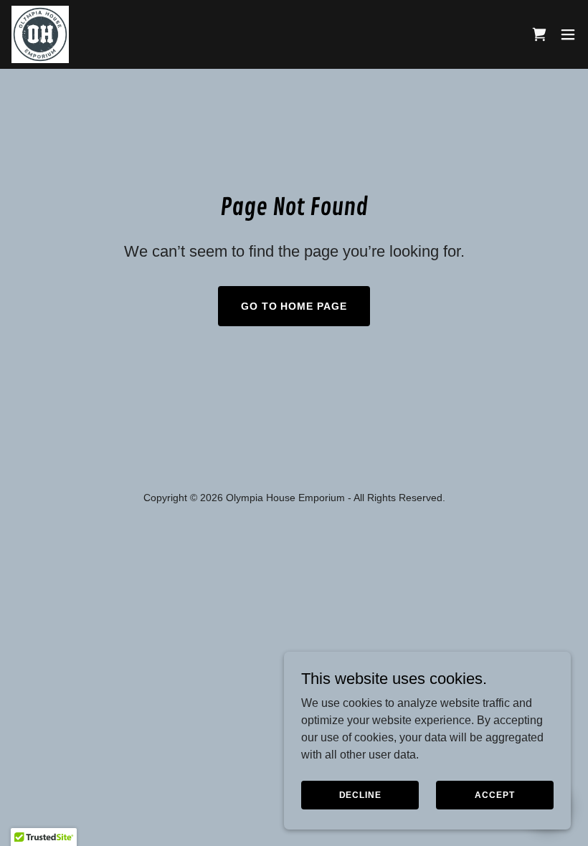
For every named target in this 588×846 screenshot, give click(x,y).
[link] (40, 34)
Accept (494, 794)
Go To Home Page (294, 306)
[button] (568, 34)
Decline (360, 794)
